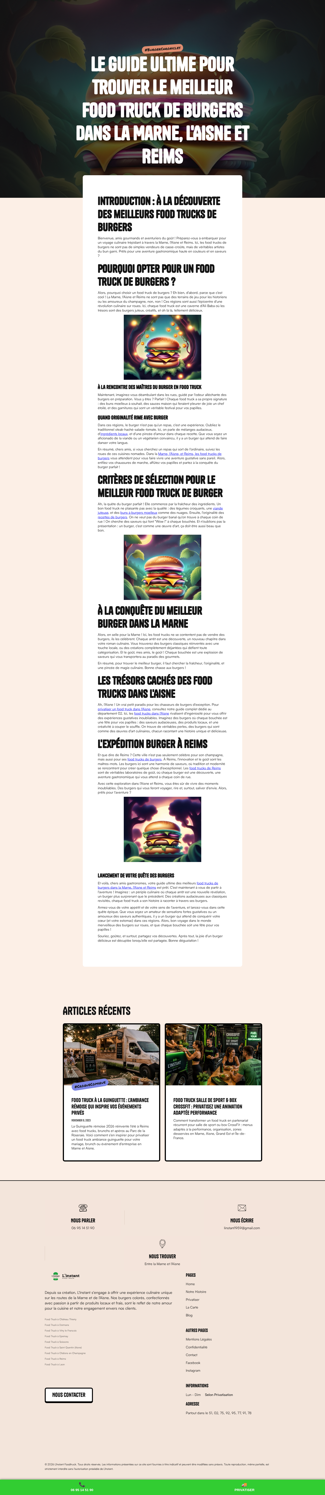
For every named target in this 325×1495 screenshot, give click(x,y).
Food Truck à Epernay (56, 1336)
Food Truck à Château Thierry (60, 1319)
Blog (189, 1315)
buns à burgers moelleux (138, 512)
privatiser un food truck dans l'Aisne (124, 709)
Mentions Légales (199, 1339)
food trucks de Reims (205, 768)
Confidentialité (196, 1347)
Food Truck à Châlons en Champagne (65, 1353)
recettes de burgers (112, 517)
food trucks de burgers (145, 759)
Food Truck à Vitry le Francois (61, 1330)
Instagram (193, 1370)
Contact (191, 1355)
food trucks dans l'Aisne (151, 713)
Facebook (193, 1363)
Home (190, 1284)
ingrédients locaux (114, 434)
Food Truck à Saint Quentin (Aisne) (63, 1347)
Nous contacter (68, 1394)
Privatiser (192, 1299)
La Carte (192, 1307)
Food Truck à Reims (55, 1358)
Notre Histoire (196, 1292)
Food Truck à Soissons (57, 1341)
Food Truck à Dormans (57, 1324)
